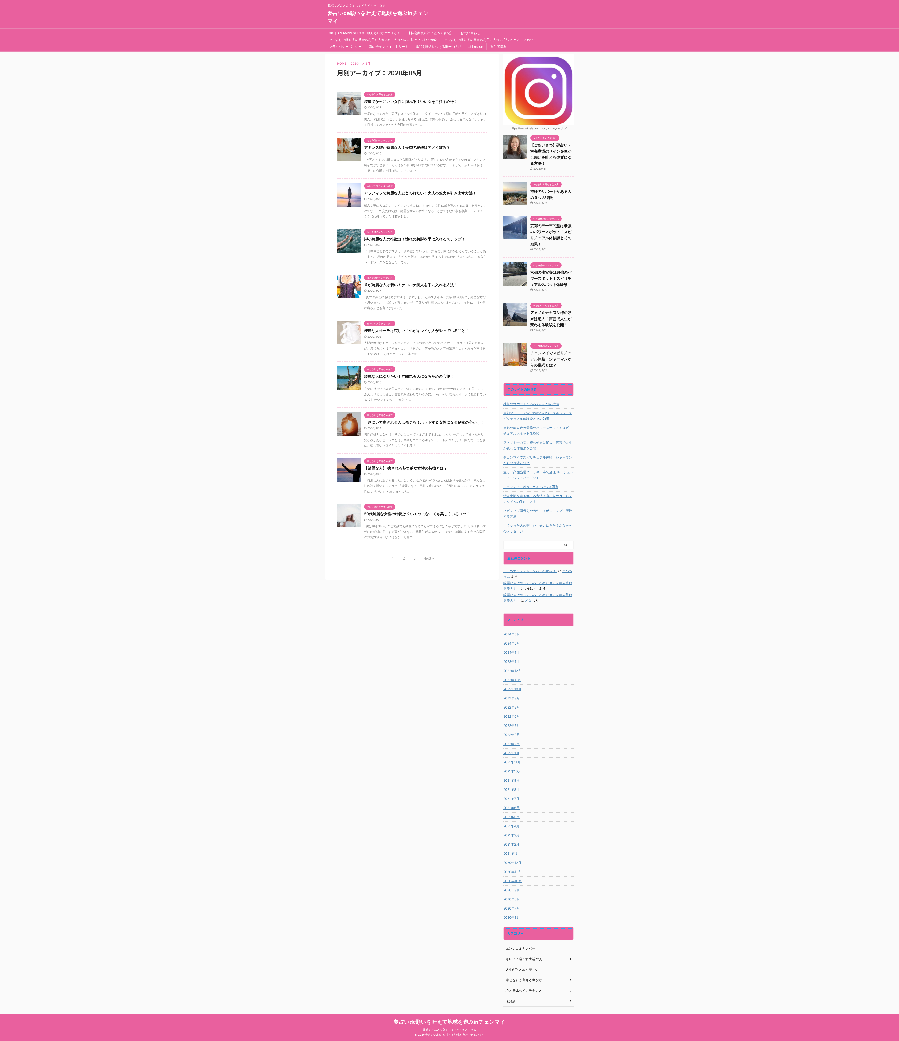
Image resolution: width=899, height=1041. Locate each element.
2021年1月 (511, 853)
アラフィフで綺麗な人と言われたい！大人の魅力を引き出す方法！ (420, 193)
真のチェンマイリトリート (388, 47)
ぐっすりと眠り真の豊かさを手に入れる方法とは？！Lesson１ (490, 40)
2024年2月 (511, 643)
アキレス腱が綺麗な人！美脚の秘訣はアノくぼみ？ (407, 147)
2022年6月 (511, 716)
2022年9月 (511, 698)
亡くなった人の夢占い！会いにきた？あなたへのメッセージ (537, 528)
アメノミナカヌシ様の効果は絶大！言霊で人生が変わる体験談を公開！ (550, 318)
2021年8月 (511, 789)
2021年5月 (511, 817)
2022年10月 (512, 689)
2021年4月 (511, 826)
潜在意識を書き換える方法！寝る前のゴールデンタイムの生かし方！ (537, 499)
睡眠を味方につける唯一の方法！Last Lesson (449, 47)
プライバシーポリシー (345, 47)
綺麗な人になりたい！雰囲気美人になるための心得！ (409, 376)
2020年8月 (511, 899)
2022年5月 (511, 726)
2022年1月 (511, 753)
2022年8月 (511, 707)
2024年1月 (511, 652)
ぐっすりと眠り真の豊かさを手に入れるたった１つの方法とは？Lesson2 (383, 40)
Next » (428, 558)
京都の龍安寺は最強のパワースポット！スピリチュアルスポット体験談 (550, 278)
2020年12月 (512, 863)
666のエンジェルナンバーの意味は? (530, 571)
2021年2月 (511, 844)
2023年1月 (511, 662)
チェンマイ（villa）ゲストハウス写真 (530, 487)
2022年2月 (511, 744)
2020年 (356, 63)
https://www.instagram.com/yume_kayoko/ (539, 128)
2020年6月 (511, 917)
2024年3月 (511, 634)
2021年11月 (512, 762)
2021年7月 (511, 799)
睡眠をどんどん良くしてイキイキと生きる (449, 1029)
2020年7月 (511, 908)
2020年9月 (511, 890)
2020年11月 (512, 872)
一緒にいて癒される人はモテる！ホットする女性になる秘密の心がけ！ (424, 422)
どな (528, 600)
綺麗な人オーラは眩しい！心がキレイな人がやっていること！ (416, 330)
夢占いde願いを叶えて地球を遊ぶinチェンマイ (449, 1022)
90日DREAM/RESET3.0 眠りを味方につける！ (364, 33)
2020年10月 (512, 881)
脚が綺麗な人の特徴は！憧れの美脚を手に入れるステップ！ (414, 239)
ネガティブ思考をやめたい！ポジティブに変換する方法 (537, 513)
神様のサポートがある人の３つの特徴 (531, 404)
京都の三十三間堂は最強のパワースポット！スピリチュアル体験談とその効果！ (537, 416)
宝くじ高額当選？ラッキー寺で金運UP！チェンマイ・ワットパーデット (538, 475)
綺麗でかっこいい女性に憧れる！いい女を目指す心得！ (412, 101)
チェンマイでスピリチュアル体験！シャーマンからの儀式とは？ (550, 359)
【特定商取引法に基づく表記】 (430, 33)
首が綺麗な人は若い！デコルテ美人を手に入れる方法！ (411, 284)
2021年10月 (512, 771)
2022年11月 (512, 680)
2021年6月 (511, 808)
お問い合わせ (470, 33)
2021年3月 (511, 835)
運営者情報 (498, 47)
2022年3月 (511, 735)
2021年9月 (511, 780)
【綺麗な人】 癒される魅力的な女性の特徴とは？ (405, 468)
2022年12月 (512, 671)
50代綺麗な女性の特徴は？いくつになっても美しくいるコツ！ (417, 513)
